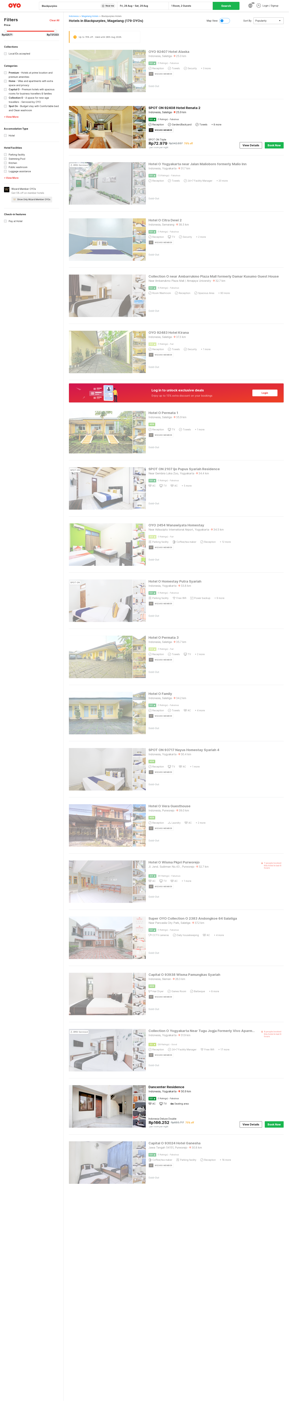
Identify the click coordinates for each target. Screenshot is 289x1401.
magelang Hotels (90, 16)
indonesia (74, 16)
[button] (54, 20)
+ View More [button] (11, 116)
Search (226, 6)
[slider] (5, 31)
